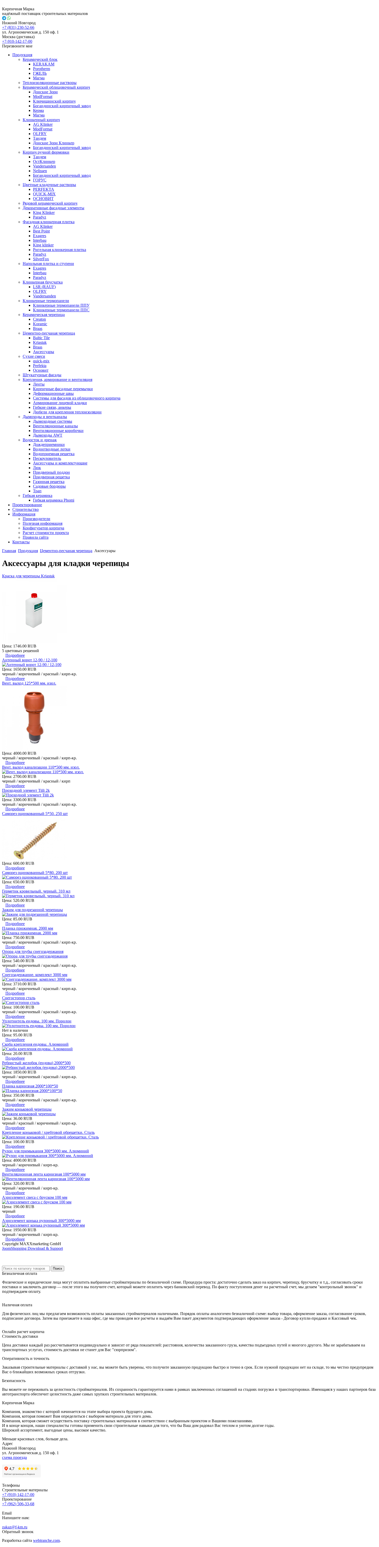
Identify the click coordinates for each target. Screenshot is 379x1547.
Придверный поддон (51, 472)
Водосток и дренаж (40, 440)
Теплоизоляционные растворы (50, 82)
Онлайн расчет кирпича (23, 1331)
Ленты (39, 384)
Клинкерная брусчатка (43, 282)
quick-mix (41, 361)
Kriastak (40, 342)
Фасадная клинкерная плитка (49, 222)
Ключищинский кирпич (54, 101)
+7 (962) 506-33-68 (18, 1504)
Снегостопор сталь (18, 998)
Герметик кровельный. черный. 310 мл (36, 891)
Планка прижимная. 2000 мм (27, 928)
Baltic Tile (41, 338)
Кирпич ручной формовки (46, 152)
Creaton (39, 319)
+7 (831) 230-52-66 (18, 27)
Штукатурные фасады (42, 375)
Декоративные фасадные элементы (53, 208)
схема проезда (14, 1457)
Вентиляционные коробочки (58, 430)
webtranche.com (46, 1540)
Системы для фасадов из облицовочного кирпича (76, 398)
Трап (37, 491)
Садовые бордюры (49, 486)
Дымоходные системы (52, 421)
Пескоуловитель (47, 458)
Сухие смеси (34, 356)
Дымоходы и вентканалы (45, 416)
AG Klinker (43, 124)
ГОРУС (39, 180)
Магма (39, 78)
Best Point (41, 231)
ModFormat (42, 96)
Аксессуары (43, 352)
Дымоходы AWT (47, 435)
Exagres (39, 236)
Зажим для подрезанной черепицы (32, 910)
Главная (9, 550)
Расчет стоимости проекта (46, 532)
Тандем (39, 138)
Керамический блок (40, 59)
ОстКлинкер (44, 161)
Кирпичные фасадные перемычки (63, 389)
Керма (38, 110)
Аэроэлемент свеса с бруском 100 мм (34, 1197)
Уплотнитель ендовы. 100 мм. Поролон (36, 1021)
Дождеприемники (49, 444)
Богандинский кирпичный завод (62, 106)
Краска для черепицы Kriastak (28, 576)
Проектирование (27, 505)
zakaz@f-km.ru (14, 1527)
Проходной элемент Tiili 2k (26, 790)
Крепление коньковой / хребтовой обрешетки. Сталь (48, 1132)
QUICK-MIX (44, 194)
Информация (23, 514)
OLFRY (40, 133)
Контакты (21, 542)
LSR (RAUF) (44, 287)
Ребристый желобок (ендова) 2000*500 (36, 1063)
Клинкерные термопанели (46, 300)
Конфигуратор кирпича (43, 528)
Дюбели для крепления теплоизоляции (67, 412)
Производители (36, 519)
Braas (37, 328)
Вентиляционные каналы (55, 426)
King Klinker (44, 212)
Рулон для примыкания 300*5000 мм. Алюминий (45, 1151)
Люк (37, 467)
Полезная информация (42, 523)
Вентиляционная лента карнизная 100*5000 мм (44, 1174)
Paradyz (39, 217)
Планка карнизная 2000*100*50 (30, 1086)
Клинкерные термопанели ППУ (61, 305)
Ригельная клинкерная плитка (59, 249)
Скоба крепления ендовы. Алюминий (35, 1044)
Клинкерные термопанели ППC (61, 310)
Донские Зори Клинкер (53, 143)
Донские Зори (45, 92)
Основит (40, 370)
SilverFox (41, 259)
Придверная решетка (51, 477)
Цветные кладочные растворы (49, 184)
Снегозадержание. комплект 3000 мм (34, 974)
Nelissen (40, 171)
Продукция (22, 55)
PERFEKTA (43, 189)
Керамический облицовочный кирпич (56, 87)
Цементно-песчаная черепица (49, 333)
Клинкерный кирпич (41, 120)
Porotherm (41, 68)
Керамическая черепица (44, 314)
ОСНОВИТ (43, 198)
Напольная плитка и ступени (48, 263)
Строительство (25, 509)
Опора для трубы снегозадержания (32, 951)
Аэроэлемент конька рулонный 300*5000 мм (41, 1220)
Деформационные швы (53, 393)
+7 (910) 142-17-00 (18, 1494)
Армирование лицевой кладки (60, 403)
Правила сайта (35, 537)
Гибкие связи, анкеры (52, 407)
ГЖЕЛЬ (40, 73)
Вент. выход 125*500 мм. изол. (29, 683)
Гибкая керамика (37, 495)
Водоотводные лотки (51, 449)
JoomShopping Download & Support (32, 1248)
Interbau (39, 240)
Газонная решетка (48, 481)
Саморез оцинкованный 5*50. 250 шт (35, 813)
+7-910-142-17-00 (17, 41)
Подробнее (15, 655)
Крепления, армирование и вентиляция (57, 379)
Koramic (40, 324)
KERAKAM (43, 64)
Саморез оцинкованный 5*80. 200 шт (35, 872)
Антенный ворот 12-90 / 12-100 (29, 660)
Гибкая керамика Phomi (53, 500)
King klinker (43, 245)
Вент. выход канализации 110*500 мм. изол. (41, 767)
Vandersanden (44, 166)
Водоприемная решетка (54, 454)
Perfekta (39, 365)
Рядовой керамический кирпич (50, 203)
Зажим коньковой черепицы (27, 1109)
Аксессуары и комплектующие (60, 463)
